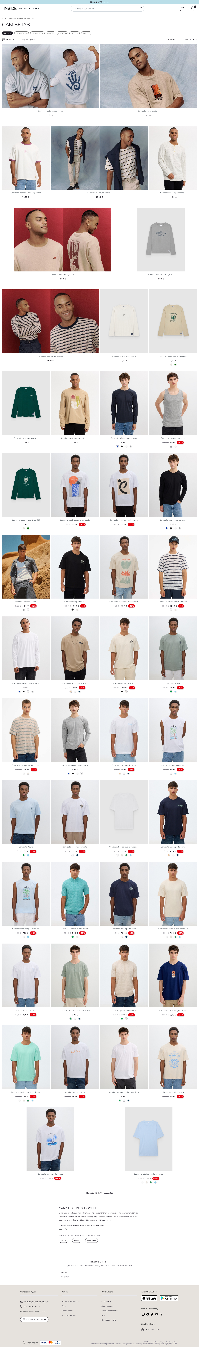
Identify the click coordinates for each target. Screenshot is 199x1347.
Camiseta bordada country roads (26, 193)
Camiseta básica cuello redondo (124, 847)
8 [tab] (14, 537)
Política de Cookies (113, 1343)
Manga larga (37, 33)
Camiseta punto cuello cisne (75, 929)
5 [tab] (10, 128)
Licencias (62, 33)
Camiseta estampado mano (50, 111)
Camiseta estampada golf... (160, 274)
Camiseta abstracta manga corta (75, 520)
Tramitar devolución (70, 1315)
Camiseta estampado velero (50, 1174)
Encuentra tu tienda (36, 1319)
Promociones (67, 1311)
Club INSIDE (106, 1301)
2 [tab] (6, 128)
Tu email (64, 1272)
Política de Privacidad (98, 1343)
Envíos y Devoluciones (71, 1301)
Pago (64, 1306)
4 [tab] (8, 128)
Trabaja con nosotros (110, 1311)
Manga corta (21, 33)
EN (158, 1330)
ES (147, 1330)
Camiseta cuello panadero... (173, 193)
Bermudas (91, 1240)
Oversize (74, 33)
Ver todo (7, 33)
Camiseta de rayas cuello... (99, 193)
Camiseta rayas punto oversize (173, 601)
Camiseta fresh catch (75, 1092)
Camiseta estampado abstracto (124, 520)
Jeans (76, 1240)
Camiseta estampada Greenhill (173, 356)
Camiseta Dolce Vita (26, 1010)
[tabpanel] (50, 76)
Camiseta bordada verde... (26, 438)
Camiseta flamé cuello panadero (75, 1010)
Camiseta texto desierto (149, 111)
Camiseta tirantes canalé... (173, 438)
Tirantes (86, 33)
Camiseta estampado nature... (75, 438)
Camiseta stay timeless (75, 601)
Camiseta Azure (173, 683)
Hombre (34, 8)
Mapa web (173, 1343)
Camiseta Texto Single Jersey (173, 1010)
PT (153, 1330)
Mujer (23, 8)
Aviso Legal (164, 1343)
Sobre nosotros (108, 1306)
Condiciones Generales (150, 1343)
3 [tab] (7, 128)
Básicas (50, 33)
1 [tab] (4, 128)
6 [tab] (158, 373)
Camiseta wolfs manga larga (63, 274)
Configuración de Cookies (131, 1343)
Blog (103, 1315)
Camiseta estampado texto (75, 683)
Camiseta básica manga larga (124, 438)
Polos (63, 1240)
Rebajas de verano (109, 1320)
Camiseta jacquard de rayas (50, 356)
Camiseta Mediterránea (173, 1092)
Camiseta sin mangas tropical (173, 765)
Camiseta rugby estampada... (124, 356)
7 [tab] (160, 373)
